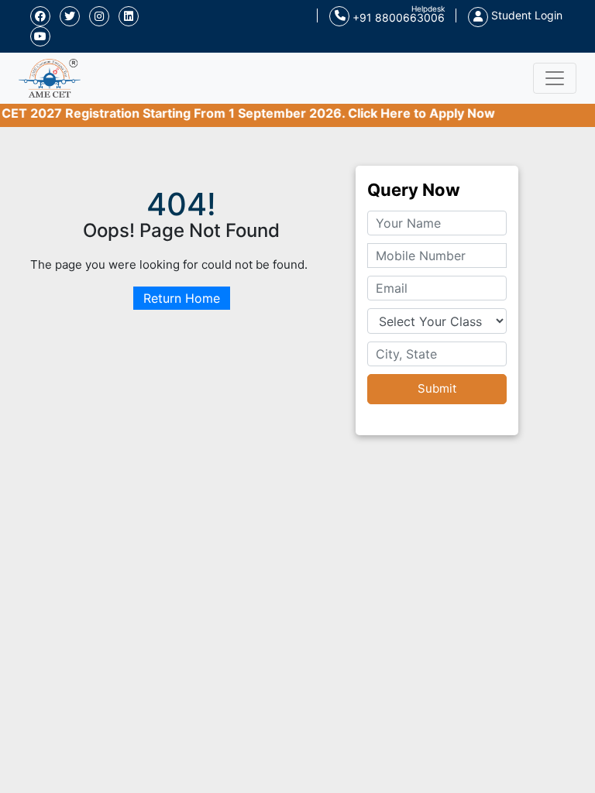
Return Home (181, 298)
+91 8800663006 (397, 17)
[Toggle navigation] (554, 78)
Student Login (525, 15)
